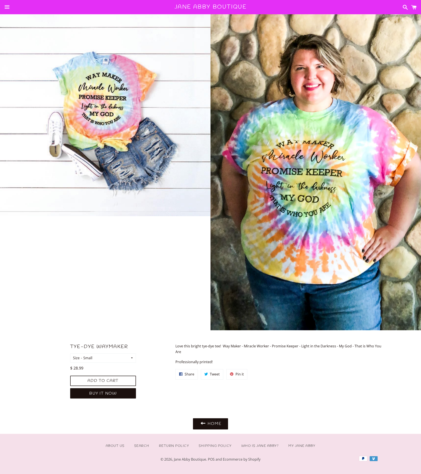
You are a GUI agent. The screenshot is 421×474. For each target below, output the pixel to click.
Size (76, 358)
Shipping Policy (215, 446)
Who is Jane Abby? (260, 446)
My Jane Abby (301, 446)
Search (141, 446)
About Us (115, 446)
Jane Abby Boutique (211, 7)
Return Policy (174, 446)
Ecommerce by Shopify (241, 459)
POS (211, 459)
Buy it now (103, 393)
